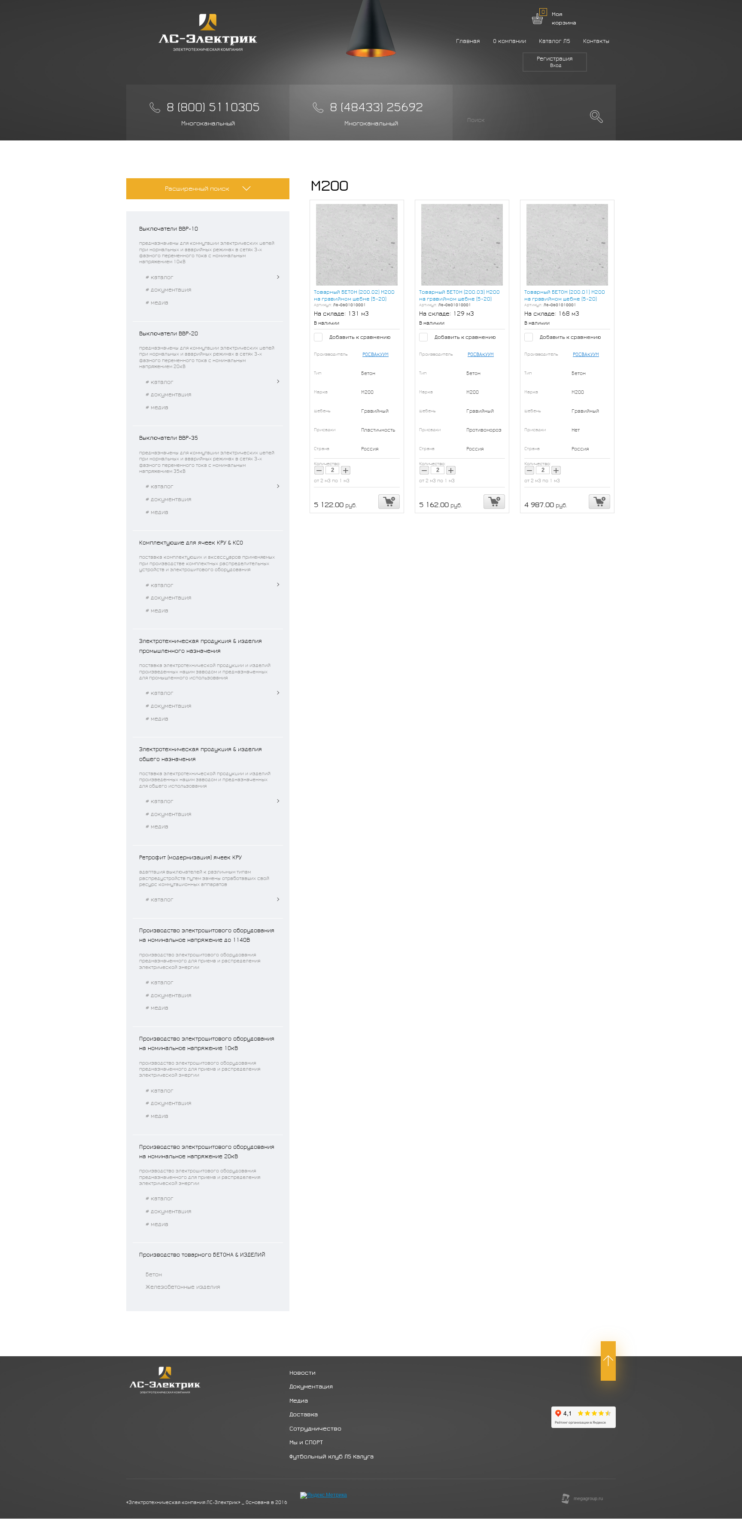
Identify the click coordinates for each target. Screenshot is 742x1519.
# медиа (157, 303)
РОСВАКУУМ (375, 354)
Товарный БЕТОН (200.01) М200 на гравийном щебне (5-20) (564, 295)
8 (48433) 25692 (376, 107)
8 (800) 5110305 (213, 107)
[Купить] (389, 501)
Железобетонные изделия (183, 1287)
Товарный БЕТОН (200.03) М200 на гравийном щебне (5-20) (459, 295)
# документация (169, 290)
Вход (556, 65)
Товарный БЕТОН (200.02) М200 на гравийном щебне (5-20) (354, 295)
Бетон (154, 1275)
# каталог (159, 277)
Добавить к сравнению (359, 337)
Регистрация (555, 59)
